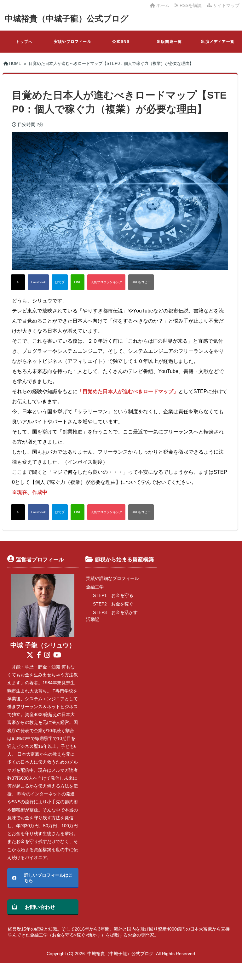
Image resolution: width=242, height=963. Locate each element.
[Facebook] (38, 282)
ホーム (162, 5)
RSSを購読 (191, 5)
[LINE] (77, 282)
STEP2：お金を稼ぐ (113, 603)
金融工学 (95, 586)
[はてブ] (59, 282)
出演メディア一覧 (217, 41)
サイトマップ (225, 5)
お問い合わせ (40, 906)
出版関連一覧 (169, 41)
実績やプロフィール (72, 41)
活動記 (92, 619)
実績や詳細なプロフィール (112, 578)
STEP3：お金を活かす (115, 612)
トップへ (24, 41)
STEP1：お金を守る (113, 595)
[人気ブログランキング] (106, 282)
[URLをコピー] (141, 282)
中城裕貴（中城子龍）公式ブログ (67, 18)
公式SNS (121, 41)
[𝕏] (18, 282)
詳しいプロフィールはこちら (48, 878)
